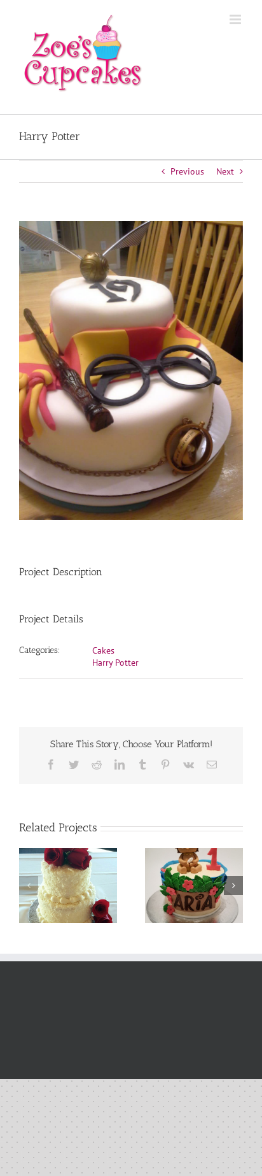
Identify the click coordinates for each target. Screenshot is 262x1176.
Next (225, 171)
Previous (187, 171)
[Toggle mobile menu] (236, 19)
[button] (28, 885)
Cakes (103, 650)
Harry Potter (115, 662)
